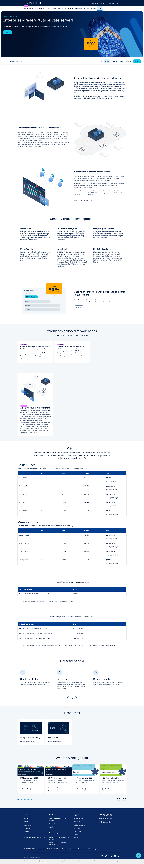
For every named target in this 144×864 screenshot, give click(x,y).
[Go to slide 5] (31, 799)
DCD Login (77, 828)
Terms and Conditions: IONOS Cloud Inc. (58, 820)
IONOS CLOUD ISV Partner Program (57, 844)
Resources (128, 61)
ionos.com (27, 842)
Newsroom (27, 828)
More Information (43, 862)
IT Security (77, 834)
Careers (26, 831)
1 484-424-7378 (93, 3)
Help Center (77, 822)
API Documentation (80, 825)
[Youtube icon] (111, 857)
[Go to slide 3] (25, 799)
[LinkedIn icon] (115, 857)
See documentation (26, 741)
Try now (7, 32)
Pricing (121, 61)
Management (28, 825)
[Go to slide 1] (18, 799)
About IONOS (28, 819)
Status (76, 838)
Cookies (51, 827)
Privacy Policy (53, 824)
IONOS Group (28, 822)
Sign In (118, 3)
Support (111, 3)
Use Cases (114, 61)
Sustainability (107, 822)
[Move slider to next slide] (124, 800)
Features (107, 61)
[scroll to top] (101, 61)
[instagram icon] (102, 857)
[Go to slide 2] (21, 799)
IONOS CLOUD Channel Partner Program (59, 838)
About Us (104, 3)
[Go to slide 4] (28, 799)
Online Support (78, 819)
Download (79, 308)
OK (117, 861)
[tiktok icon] (119, 857)
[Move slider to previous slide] (118, 800)
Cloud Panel (77, 831)
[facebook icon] (106, 857)
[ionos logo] (32, 3)
